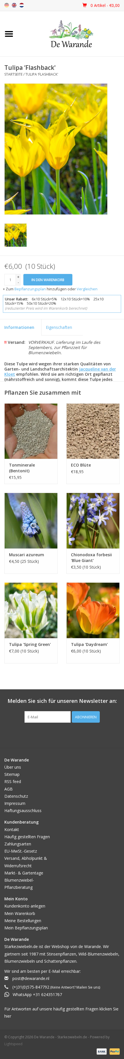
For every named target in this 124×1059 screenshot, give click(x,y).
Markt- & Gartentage (23, 873)
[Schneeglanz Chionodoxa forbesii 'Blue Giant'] (93, 520)
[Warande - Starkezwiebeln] (71, 34)
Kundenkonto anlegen (24, 906)
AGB (8, 789)
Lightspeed (13, 1043)
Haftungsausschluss (23, 810)
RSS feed (12, 781)
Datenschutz (16, 796)
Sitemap (12, 774)
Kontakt (11, 829)
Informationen (19, 327)
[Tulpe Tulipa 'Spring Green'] (31, 610)
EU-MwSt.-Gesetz (20, 851)
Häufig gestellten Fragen (27, 836)
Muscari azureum (26, 554)
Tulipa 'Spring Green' (30, 644)
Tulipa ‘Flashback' (41, 74)
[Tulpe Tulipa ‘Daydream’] (93, 610)
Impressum (14, 803)
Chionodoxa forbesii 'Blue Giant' (91, 557)
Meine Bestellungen (22, 920)
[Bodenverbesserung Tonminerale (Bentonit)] (31, 431)
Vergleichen (87, 289)
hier (7, 1016)
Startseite (13, 74)
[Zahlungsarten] (101, 1051)
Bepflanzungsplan (30, 289)
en (14, 5)
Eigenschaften (59, 327)
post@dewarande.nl (30, 978)
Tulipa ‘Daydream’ (89, 644)
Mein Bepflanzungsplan (26, 928)
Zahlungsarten (17, 844)
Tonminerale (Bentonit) (22, 467)
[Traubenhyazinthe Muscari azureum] (31, 520)
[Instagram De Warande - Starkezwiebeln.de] (67, 734)
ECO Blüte (81, 465)
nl (21, 5)
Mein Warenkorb (19, 913)
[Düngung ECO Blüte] (93, 431)
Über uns (12, 767)
